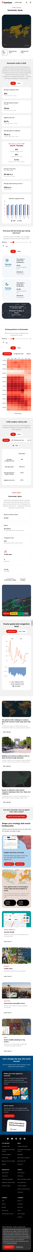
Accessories (5, 1158)
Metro (19, 83)
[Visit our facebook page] (8, 1138)
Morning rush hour (19, 440)
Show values (18, 413)
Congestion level (18, 353)
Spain (20, 10)
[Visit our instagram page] (25, 1138)
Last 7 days (22, 631)
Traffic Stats (20, 1176)
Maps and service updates (8, 1161)
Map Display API (21, 1161)
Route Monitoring (21, 1182)
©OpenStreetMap (26, 615)
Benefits (4, 1207)
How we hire (5, 1210)
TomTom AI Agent (6, 1186)
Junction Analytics (21, 1186)
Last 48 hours (12, 631)
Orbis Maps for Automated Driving (24, 1150)
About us (19, 1200)
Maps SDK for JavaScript (23, 1158)
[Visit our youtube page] (16, 1138)
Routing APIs (5, 1173)
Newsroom (20, 1207)
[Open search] (26, 2)
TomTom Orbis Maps (22, 1146)
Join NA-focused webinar (20, 903)
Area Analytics (21, 1173)
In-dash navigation (6, 1154)
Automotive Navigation (7, 1179)
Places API (20, 1164)
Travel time (7, 353)
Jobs (3, 1200)
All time (6, 440)
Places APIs (5, 1176)
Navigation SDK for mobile (8, 1182)
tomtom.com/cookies (12, 1243)
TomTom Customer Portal (19, 1227)
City (13, 83)
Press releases (21, 1213)
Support (4, 1164)
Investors (19, 1217)
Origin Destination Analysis (24, 1179)
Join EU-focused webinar (7, 903)
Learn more (19, 864)
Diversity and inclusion (7, 1213)
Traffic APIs (20, 1192)
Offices (3, 1204)
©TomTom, (19, 615)
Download (9, 864)
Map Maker (20, 1154)
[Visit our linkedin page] (21, 1138)
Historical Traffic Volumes (23, 1189)
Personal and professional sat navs (8, 1150)
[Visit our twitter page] (12, 1138)
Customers (20, 1204)
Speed (28, 353)
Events (19, 1210)
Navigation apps (6, 1146)
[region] (16, 31)
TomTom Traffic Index (7, 1227)
